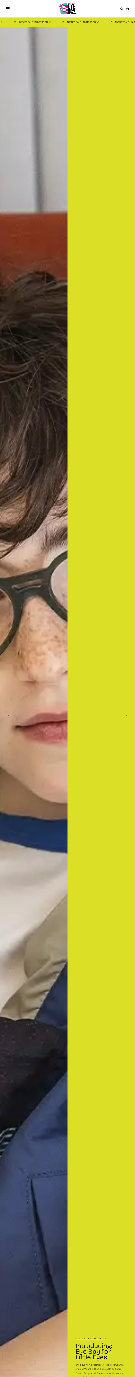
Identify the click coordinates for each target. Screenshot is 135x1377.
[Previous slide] (8, 715)
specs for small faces (91, 1338)
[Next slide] (127, 715)
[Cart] (127, 9)
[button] (8, 9)
